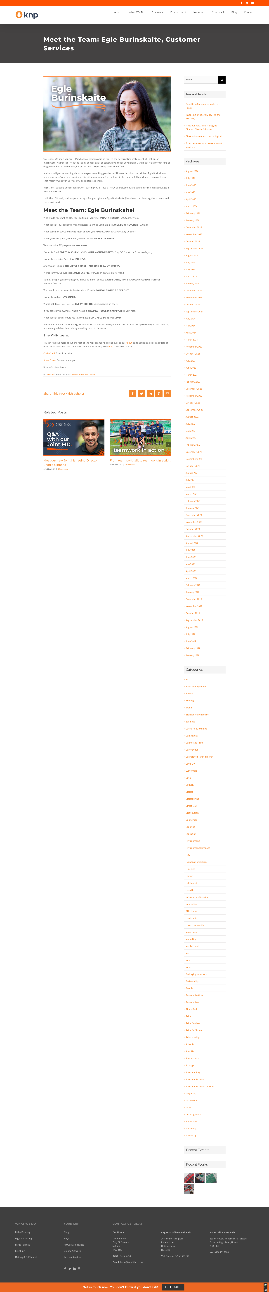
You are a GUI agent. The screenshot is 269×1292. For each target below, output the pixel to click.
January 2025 (192, 283)
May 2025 (190, 269)
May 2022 (190, 430)
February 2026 (193, 213)
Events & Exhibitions (197, 861)
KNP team (76, 374)
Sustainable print (195, 1079)
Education (191, 833)
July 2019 (190, 634)
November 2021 (194, 458)
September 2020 (194, 536)
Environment (193, 840)
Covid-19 (190, 763)
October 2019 (193, 613)
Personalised (192, 1002)
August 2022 (192, 416)
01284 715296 (124, 1255)
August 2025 (192, 255)
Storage (190, 1065)
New (82, 374)
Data (188, 777)
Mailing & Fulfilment (26, 1257)
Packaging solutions (196, 974)
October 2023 (193, 353)
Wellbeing (191, 1128)
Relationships (193, 1037)
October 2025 (193, 241)
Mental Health (193, 946)
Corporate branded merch (199, 756)
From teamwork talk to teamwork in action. (140, 460)
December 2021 (194, 451)
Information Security (197, 896)
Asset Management (196, 686)
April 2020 (191, 571)
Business (190, 721)
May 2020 (190, 564)
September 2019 (194, 620)
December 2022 (194, 388)
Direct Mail (191, 805)
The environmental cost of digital (204, 136)
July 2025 (190, 262)
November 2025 (194, 234)
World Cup (191, 1135)
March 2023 (192, 374)
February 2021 (193, 500)
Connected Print (194, 742)
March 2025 (192, 276)
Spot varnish (192, 1058)
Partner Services (72, 1257)
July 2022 (190, 423)
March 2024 (192, 339)
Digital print (192, 798)
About (129, 342)
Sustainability (193, 1072)
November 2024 (194, 297)
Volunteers (191, 1121)
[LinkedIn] (74, 1268)
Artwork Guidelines (74, 1244)
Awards (189, 693)
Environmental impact (198, 847)
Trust (188, 1107)
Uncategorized (193, 1114)
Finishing (190, 868)
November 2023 (194, 346)
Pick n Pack (191, 1009)
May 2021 (190, 486)
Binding (190, 700)
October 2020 (193, 529)
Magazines (191, 932)
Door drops (191, 819)
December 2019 (194, 599)
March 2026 (192, 206)
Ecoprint (190, 826)
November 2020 (194, 522)
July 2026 (190, 178)
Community (192, 735)
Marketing (191, 939)
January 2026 (192, 220)
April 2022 (191, 437)
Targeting (191, 1093)
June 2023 (191, 367)
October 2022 (193, 402)
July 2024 (190, 318)
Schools (190, 1044)
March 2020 (192, 578)
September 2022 (194, 409)
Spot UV (190, 1051)
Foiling (189, 875)
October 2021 (193, 465)
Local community (195, 925)
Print (188, 1016)
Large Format (22, 1244)
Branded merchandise (197, 714)
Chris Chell (49, 353)
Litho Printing (22, 1232)
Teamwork (191, 1100)
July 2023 (190, 360)
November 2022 (194, 395)
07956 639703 (182, 1256)
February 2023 (193, 381)
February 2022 (193, 444)
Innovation (191, 904)
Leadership (191, 918)
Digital (189, 791)
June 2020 (191, 557)
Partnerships (192, 981)
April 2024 (191, 332)
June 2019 (191, 641)
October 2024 (193, 304)
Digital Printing (23, 1238)
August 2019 (192, 627)
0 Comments (63, 469)
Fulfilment (191, 882)
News (87, 374)
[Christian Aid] (189, 1189)
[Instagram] (79, 1268)
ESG (188, 854)
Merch (189, 953)
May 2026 (190, 192)
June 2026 (191, 185)
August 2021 (192, 472)
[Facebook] (65, 1268)
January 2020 (192, 592)
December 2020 (194, 515)
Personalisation (194, 995)
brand (189, 707)
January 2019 (192, 655)
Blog (66, 1232)
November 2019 (194, 606)
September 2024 (194, 311)
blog (110, 346)
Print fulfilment (194, 1030)
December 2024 (194, 290)
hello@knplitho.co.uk (131, 1262)
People (92, 374)
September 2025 (194, 248)
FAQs (66, 1238)
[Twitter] (69, 1268)
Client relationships (196, 728)
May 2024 (190, 325)
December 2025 (194, 227)
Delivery (190, 784)
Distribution (192, 812)
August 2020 (192, 543)
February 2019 (193, 648)
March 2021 (192, 493)
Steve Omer (49, 360)
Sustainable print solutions (200, 1086)
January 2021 (192, 508)
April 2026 (191, 199)
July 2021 (190, 479)
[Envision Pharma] (211, 1178)
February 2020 (193, 585)
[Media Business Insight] (200, 1178)
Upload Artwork (72, 1250)
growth (189, 889)
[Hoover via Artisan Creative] (189, 1178)
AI (187, 679)
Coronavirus (192, 749)
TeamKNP (50, 374)
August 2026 (192, 171)
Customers (191, 770)
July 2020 (190, 550)
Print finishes (193, 1023)
